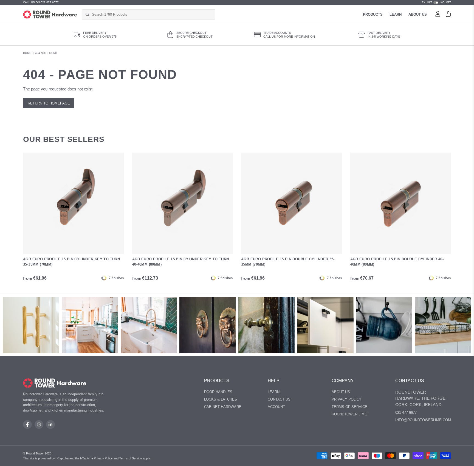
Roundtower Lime (349, 414)
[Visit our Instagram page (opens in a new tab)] (39, 424)
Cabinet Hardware (222, 407)
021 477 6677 (406, 412)
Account (276, 407)
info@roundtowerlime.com (423, 420)
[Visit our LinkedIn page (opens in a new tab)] (50, 424)
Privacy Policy (347, 399)
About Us (417, 14)
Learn (396, 14)
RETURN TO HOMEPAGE (49, 103)
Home (27, 52)
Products (373, 14)
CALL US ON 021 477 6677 (41, 2)
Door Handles (218, 392)
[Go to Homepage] (50, 14)
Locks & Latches (220, 399)
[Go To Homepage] (54, 383)
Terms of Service (349, 407)
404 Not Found (46, 52)
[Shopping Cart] (448, 14)
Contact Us (279, 399)
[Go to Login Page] (438, 14)
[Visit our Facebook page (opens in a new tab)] (27, 424)
